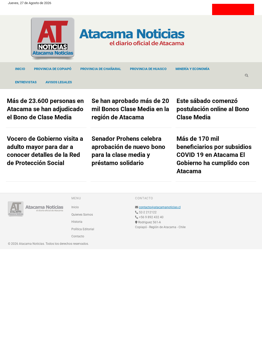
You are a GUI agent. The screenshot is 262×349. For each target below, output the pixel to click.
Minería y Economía (193, 69)
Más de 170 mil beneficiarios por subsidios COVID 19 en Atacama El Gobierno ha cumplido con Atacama (214, 155)
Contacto (77, 236)
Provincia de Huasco (148, 69)
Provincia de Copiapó (52, 69)
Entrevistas (26, 82)
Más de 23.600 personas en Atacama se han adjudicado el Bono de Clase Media (45, 109)
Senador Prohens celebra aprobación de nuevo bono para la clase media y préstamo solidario (128, 151)
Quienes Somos (82, 214)
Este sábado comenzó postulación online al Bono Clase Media (213, 109)
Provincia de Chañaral (100, 69)
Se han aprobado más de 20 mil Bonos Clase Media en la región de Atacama (130, 109)
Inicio (20, 69)
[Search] (246, 76)
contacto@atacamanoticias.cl (160, 207)
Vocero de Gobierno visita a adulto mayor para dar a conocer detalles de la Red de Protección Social (45, 151)
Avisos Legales (59, 82)
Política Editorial (82, 229)
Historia (76, 222)
